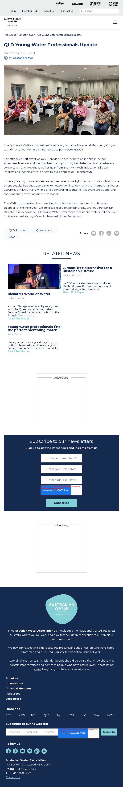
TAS (71, 715)
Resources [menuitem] (13, 693)
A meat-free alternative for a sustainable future (87, 269)
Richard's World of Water (29, 294)
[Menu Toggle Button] (115, 22)
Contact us (13, 777)
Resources (10, 34)
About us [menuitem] (12, 678)
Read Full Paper (18, 318)
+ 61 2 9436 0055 (25, 768)
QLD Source (17, 230)
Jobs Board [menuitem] (13, 698)
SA (58, 715)
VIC (84, 715)
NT (33, 715)
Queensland (44, 230)
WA (96, 715)
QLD (12, 236)
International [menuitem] (15, 683)
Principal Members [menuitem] (19, 688)
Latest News (26, 34)
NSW (21, 715)
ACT (8, 715)
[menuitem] (13, 11)
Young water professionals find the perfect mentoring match (34, 328)
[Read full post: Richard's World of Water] (34, 277)
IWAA (110, 715)
